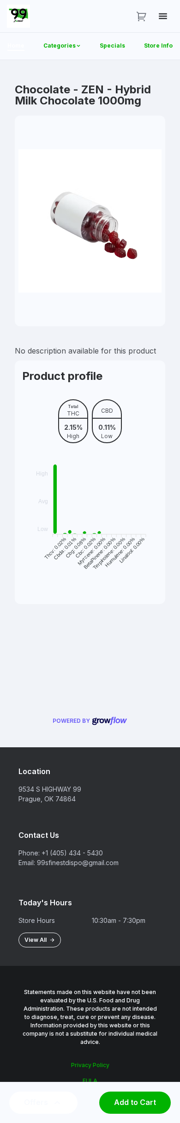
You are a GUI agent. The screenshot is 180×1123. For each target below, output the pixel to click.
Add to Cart (135, 1102)
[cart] (142, 16)
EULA (90, 1080)
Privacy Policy (90, 1065)
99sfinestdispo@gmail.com (78, 863)
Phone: (29, 853)
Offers (36, 1102)
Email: (26, 863)
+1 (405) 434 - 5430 (72, 853)
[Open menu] (163, 16)
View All (36, 939)
